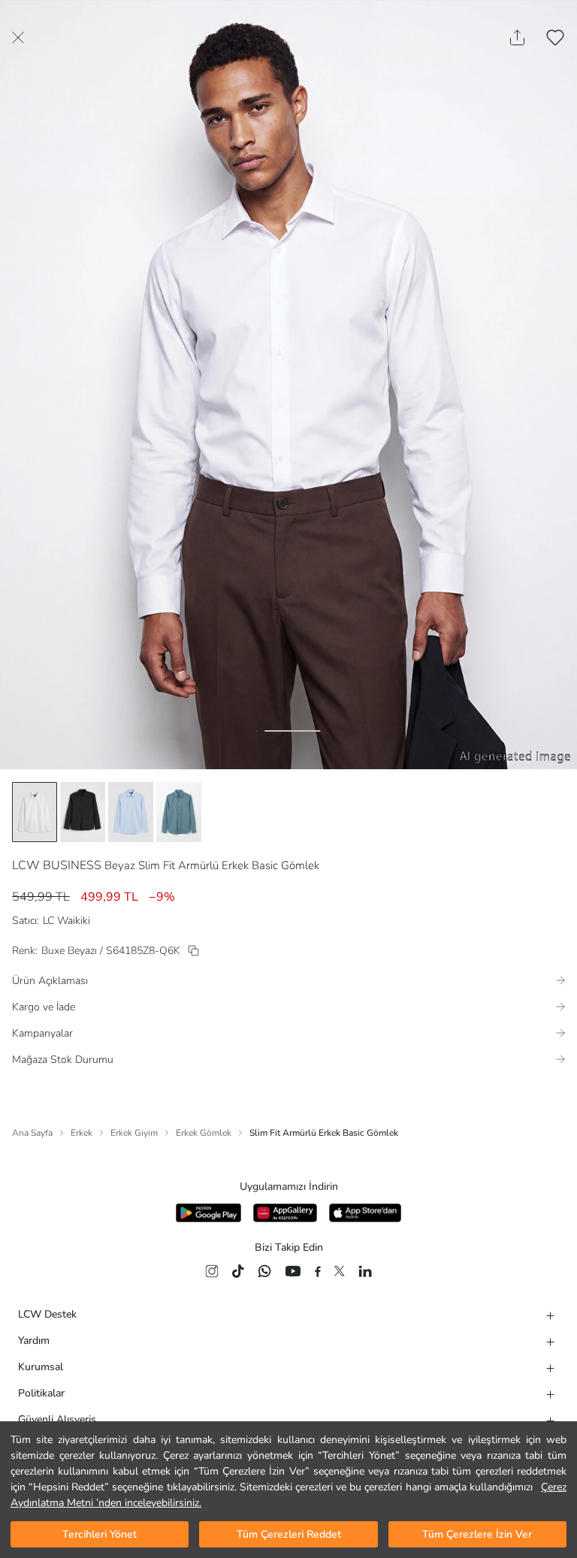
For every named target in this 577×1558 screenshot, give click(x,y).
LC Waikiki (66, 920)
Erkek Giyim (134, 1133)
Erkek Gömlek (203, 1133)
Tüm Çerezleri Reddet (289, 1534)
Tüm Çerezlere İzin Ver (477, 1534)
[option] (34, 812)
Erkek (81, 1133)
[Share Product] (517, 37)
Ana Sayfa (32, 1133)
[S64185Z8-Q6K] (193, 951)
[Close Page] (18, 38)
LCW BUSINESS (56, 865)
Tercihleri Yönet (99, 1534)
